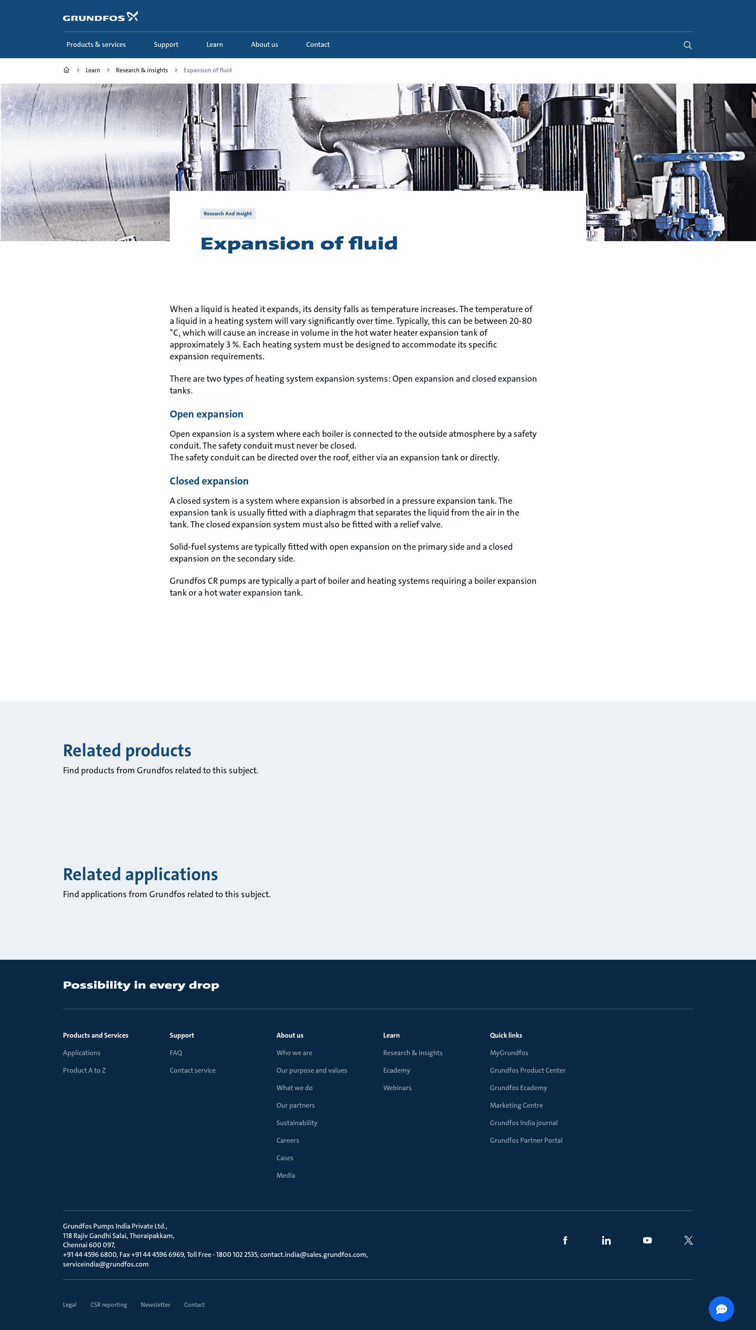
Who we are (294, 1052)
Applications (82, 1052)
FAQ (176, 1052)
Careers (287, 1140)
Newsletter (155, 1305)
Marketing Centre (516, 1105)
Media (285, 1175)
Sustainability (297, 1122)
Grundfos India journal (524, 1122)
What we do (294, 1087)
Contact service (193, 1070)
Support (182, 1035)
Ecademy (396, 1070)
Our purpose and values (311, 1070)
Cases (285, 1157)
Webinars (397, 1087)
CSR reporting (109, 1305)
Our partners (295, 1105)
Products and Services (96, 1035)
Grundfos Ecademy (518, 1087)
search (687, 45)
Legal (70, 1305)
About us (290, 1035)
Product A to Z (84, 1070)
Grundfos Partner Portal (526, 1140)
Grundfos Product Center (528, 1070)
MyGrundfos (509, 1052)
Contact (194, 1305)
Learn (391, 1035)
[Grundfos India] (66, 71)
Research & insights (413, 1052)
